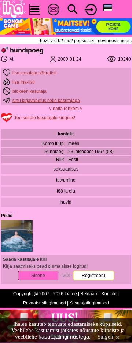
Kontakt (109, 293)
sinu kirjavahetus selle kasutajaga (46, 100)
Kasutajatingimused (89, 303)
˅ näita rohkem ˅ (65, 108)
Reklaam (89, 293)
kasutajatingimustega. (64, 336)
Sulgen (105, 337)
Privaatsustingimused (44, 303)
